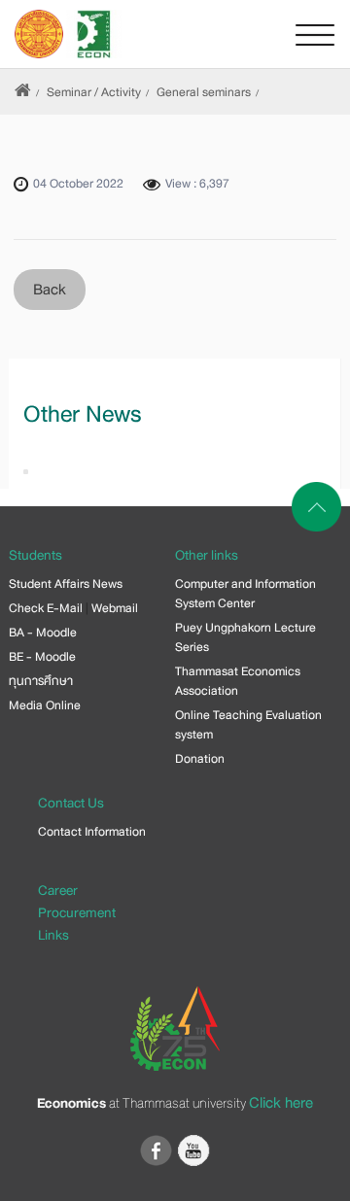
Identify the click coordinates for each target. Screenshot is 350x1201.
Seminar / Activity (94, 92)
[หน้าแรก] (23, 92)
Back (49, 289)
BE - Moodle (42, 657)
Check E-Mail (46, 608)
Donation (200, 759)
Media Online (45, 705)
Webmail (114, 608)
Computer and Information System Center (245, 593)
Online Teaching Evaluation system (248, 724)
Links (53, 934)
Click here (281, 1102)
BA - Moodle (43, 632)
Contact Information (92, 831)
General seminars (204, 92)
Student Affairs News (65, 584)
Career (58, 890)
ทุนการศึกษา (41, 681)
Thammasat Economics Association (237, 681)
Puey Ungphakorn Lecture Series (245, 637)
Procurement (77, 912)
